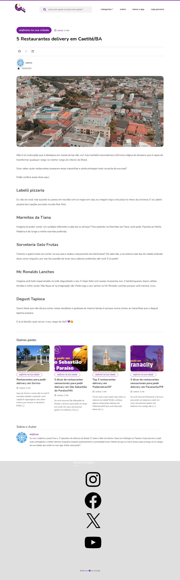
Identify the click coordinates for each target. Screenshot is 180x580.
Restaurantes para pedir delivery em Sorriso (31, 381)
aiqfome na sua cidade (34, 30)
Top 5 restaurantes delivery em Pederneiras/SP (104, 383)
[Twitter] (26, 51)
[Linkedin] (33, 51)
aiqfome (29, 63)
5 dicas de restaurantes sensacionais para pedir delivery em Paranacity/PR (146, 383)
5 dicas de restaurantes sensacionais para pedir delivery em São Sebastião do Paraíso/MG (70, 385)
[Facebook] (19, 51)
